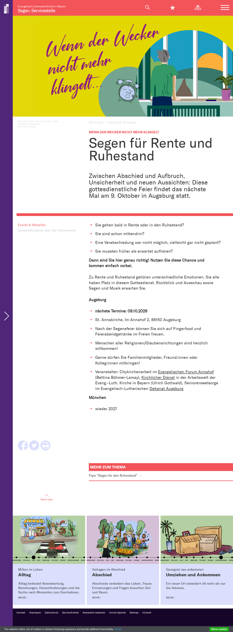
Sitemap (134, 612)
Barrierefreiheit (70, 612)
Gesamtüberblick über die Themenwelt (47, 230)
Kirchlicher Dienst (158, 377)
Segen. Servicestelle (36, 10)
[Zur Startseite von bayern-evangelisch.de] (6, 8)
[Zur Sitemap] (200, 7)
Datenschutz (51, 612)
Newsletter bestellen (94, 612)
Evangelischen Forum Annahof (186, 371)
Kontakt (21, 612)
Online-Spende (117, 612)
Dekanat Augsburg (166, 388)
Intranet (146, 612)
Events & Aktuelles (32, 225)
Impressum (35, 612)
